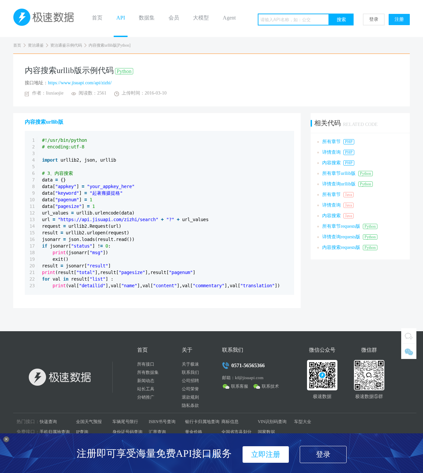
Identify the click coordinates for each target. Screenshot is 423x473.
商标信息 (230, 421)
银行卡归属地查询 (202, 421)
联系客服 (239, 386)
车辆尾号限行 (125, 421)
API (120, 17)
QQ (408, 335)
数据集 (147, 17)
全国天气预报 (89, 421)
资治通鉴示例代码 (66, 45)
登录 (373, 19)
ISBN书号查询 (162, 421)
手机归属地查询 (55, 431)
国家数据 (266, 431)
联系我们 (190, 372)
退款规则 (190, 397)
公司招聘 (190, 380)
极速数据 (46, 18)
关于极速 (190, 364)
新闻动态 (145, 380)
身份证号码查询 (127, 431)
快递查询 (48, 421)
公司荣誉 (190, 388)
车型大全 (302, 421)
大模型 (201, 17)
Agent (229, 17)
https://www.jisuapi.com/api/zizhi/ (80, 82)
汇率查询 (157, 431)
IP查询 (82, 431)
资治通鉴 (36, 45)
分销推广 (145, 397)
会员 (174, 17)
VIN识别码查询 (272, 421)
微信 (408, 351)
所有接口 (145, 364)
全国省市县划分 (236, 431)
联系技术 (270, 386)
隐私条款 (190, 405)
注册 (399, 19)
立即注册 (265, 454)
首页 (97, 17)
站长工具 (145, 388)
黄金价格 (193, 431)
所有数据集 (148, 372)
